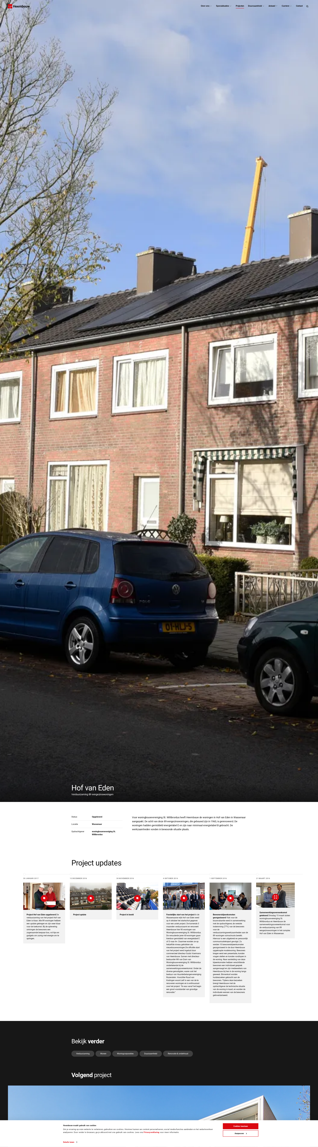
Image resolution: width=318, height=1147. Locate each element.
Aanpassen (239, 1133)
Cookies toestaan (240, 1126)
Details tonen (68, 1142)
